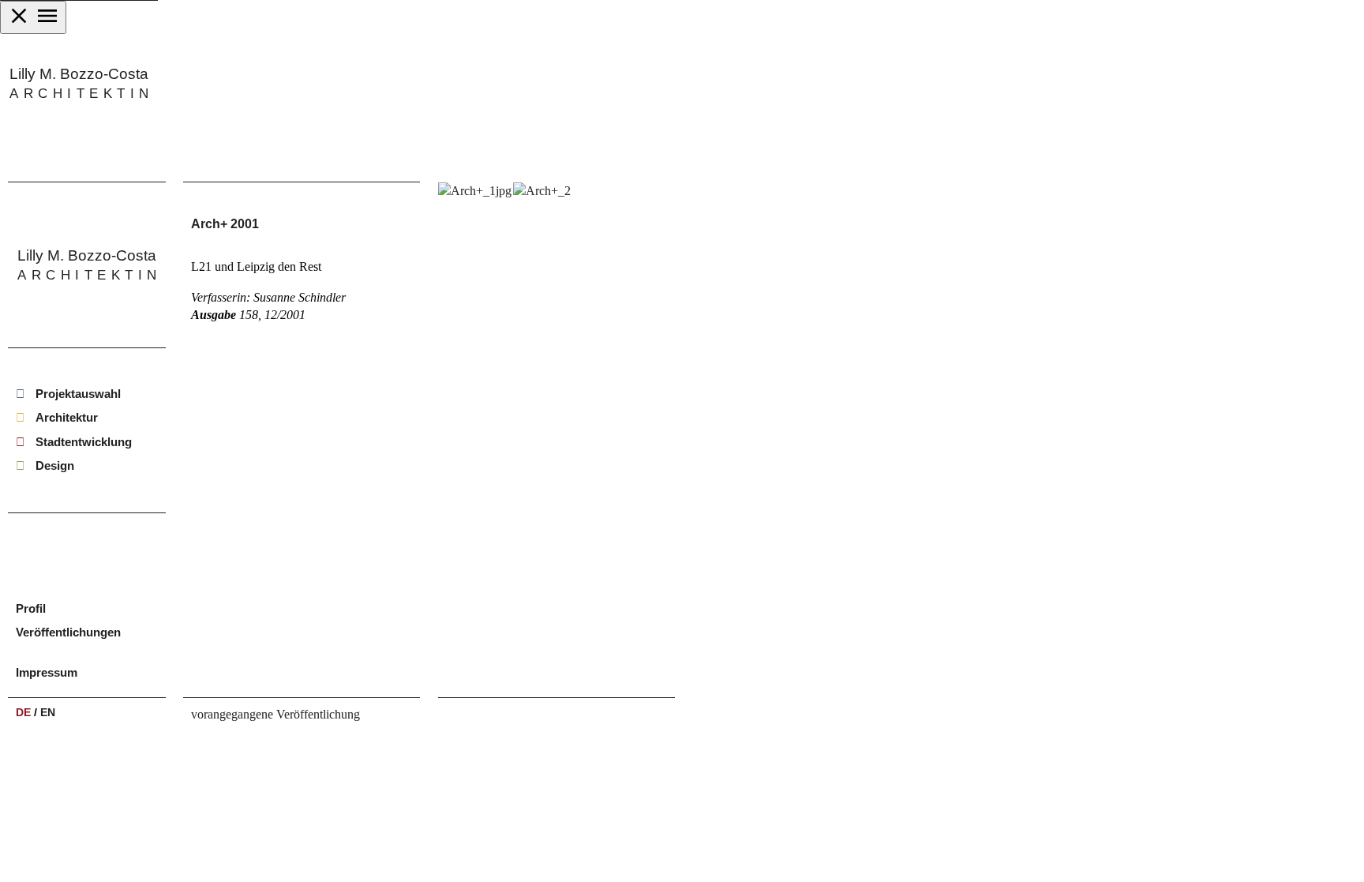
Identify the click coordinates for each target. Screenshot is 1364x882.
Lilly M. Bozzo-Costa (78, 83)
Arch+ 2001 (225, 224)
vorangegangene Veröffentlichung (275, 714)
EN (47, 713)
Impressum (46, 672)
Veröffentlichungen (68, 632)
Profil (31, 608)
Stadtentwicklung (84, 442)
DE (23, 713)
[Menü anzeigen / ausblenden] (33, 17)
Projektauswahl (78, 393)
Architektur (67, 418)
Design (55, 465)
